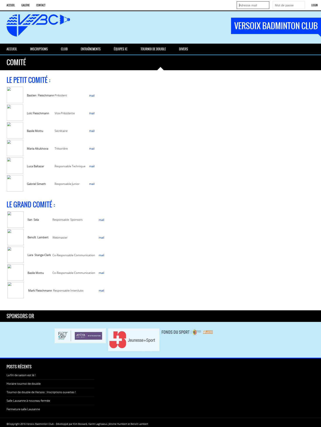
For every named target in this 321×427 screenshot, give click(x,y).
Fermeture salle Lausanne (23, 409)
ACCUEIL (11, 5)
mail (92, 95)
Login (314, 5)
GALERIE (25, 5)
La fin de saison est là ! (21, 375)
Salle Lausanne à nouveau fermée (28, 401)
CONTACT (40, 5)
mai (91, 148)
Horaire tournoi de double (24, 384)
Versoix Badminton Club (276, 26)
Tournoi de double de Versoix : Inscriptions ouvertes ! (41, 392)
